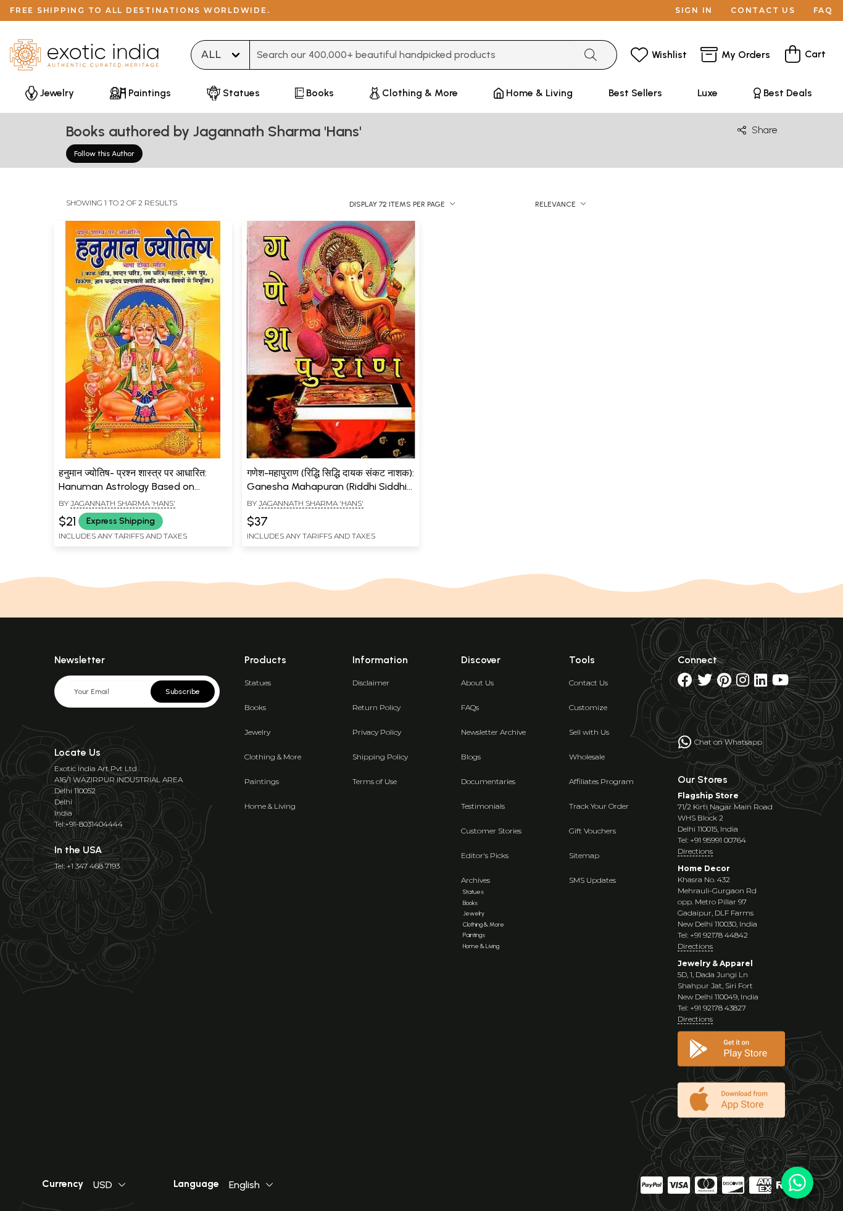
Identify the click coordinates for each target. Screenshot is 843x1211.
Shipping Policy (380, 756)
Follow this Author (104, 153)
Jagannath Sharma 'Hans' (122, 503)
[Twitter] (704, 682)
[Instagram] (742, 682)
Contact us (763, 10)
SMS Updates (592, 880)
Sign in (694, 10)
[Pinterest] (724, 682)
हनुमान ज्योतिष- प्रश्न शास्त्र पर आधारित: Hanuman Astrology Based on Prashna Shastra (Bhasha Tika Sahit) (142, 486)
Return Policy (376, 707)
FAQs (470, 707)
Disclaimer (370, 682)
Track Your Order (599, 806)
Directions (695, 851)
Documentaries (488, 781)
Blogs (471, 756)
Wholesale (587, 756)
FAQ (823, 10)
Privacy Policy (376, 732)
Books (255, 707)
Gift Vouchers (592, 830)
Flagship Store (708, 795)
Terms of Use (374, 781)
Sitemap (584, 855)
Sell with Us (589, 732)
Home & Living (270, 806)
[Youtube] (780, 682)
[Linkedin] (760, 682)
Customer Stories (491, 830)
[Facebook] (685, 682)
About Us (477, 682)
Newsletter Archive (493, 732)
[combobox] (412, 55)
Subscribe (182, 691)
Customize (588, 707)
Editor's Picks (485, 855)
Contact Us (588, 682)
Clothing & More (272, 756)
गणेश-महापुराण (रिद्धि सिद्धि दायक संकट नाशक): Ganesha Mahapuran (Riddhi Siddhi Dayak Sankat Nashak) (330, 486)
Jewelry (257, 732)
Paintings (261, 781)
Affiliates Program (601, 781)
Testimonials (483, 806)
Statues (257, 682)
